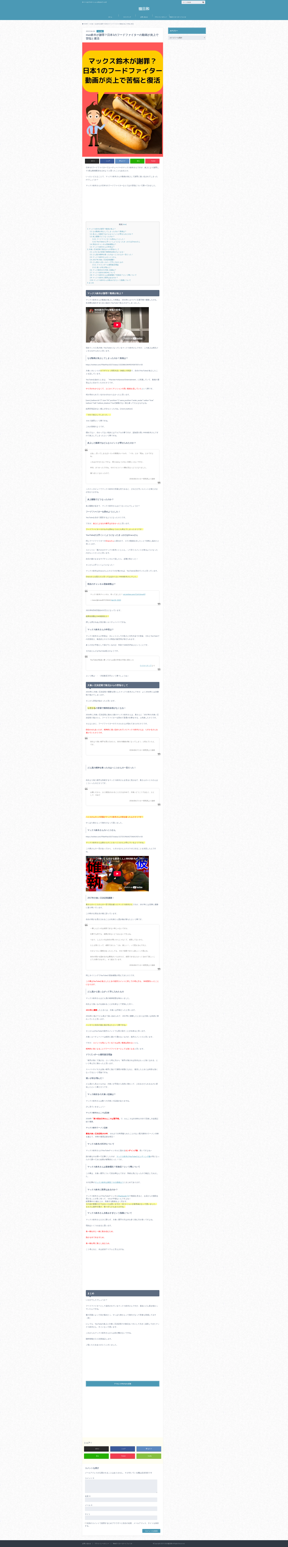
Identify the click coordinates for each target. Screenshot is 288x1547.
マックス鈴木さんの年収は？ (102, 247)
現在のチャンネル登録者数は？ (103, 244)
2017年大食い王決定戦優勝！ (102, 260)
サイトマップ (127, 17)
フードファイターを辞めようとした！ (108, 239)
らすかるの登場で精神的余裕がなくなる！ (107, 252)
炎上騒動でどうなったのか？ (102, 236)
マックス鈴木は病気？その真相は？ (109, 1182)
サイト (87, 1514)
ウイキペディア (146, 666)
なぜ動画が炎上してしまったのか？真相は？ (108, 231)
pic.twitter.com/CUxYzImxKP (134, 594)
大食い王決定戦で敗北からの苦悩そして (103, 249)
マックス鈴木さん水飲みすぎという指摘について (110, 280)
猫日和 (144, 9)
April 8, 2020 (116, 600)
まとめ (90, 283)
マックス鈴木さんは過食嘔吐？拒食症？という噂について (113, 275)
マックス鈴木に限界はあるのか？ (104, 277)
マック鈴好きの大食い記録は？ (103, 270)
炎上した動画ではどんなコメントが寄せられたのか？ (111, 234)
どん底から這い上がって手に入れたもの (106, 262)
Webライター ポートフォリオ (178, 17)
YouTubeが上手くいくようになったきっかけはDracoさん (116, 242)
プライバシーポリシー (161, 17)
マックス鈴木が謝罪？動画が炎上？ (101, 229)
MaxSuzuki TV (123, 1196)
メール (88, 1505)
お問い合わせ (144, 17)
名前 (88, 1496)
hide (124, 224)
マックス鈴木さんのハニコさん (103, 257)
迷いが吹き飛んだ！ (102, 267)
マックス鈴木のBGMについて (102, 272)
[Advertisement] (123, 204)
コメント (89, 1478)
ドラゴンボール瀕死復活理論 (105, 265)
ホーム (110, 17)
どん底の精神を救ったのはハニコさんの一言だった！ (111, 254)
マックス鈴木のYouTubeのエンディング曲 (133, 1156)
